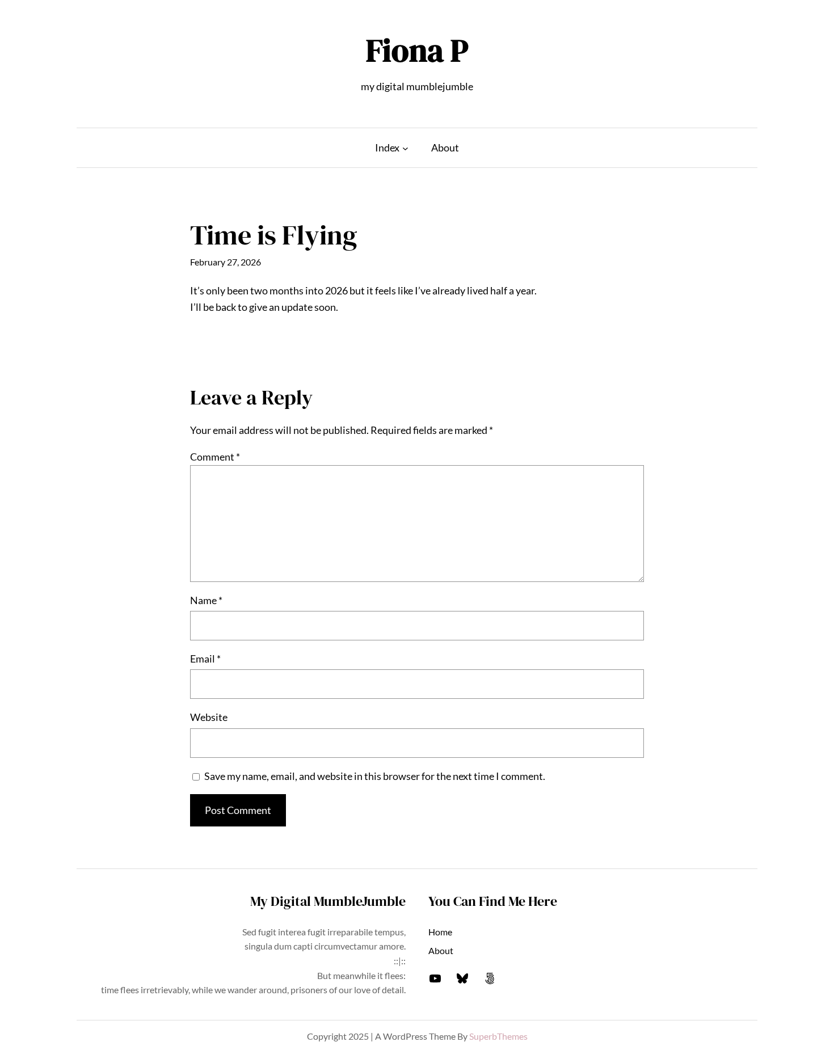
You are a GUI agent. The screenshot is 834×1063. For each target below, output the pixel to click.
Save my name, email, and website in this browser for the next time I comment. (374, 776)
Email (205, 658)
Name (206, 600)
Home (440, 931)
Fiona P (417, 50)
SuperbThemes (498, 1036)
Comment (215, 456)
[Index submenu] (405, 148)
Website (209, 717)
